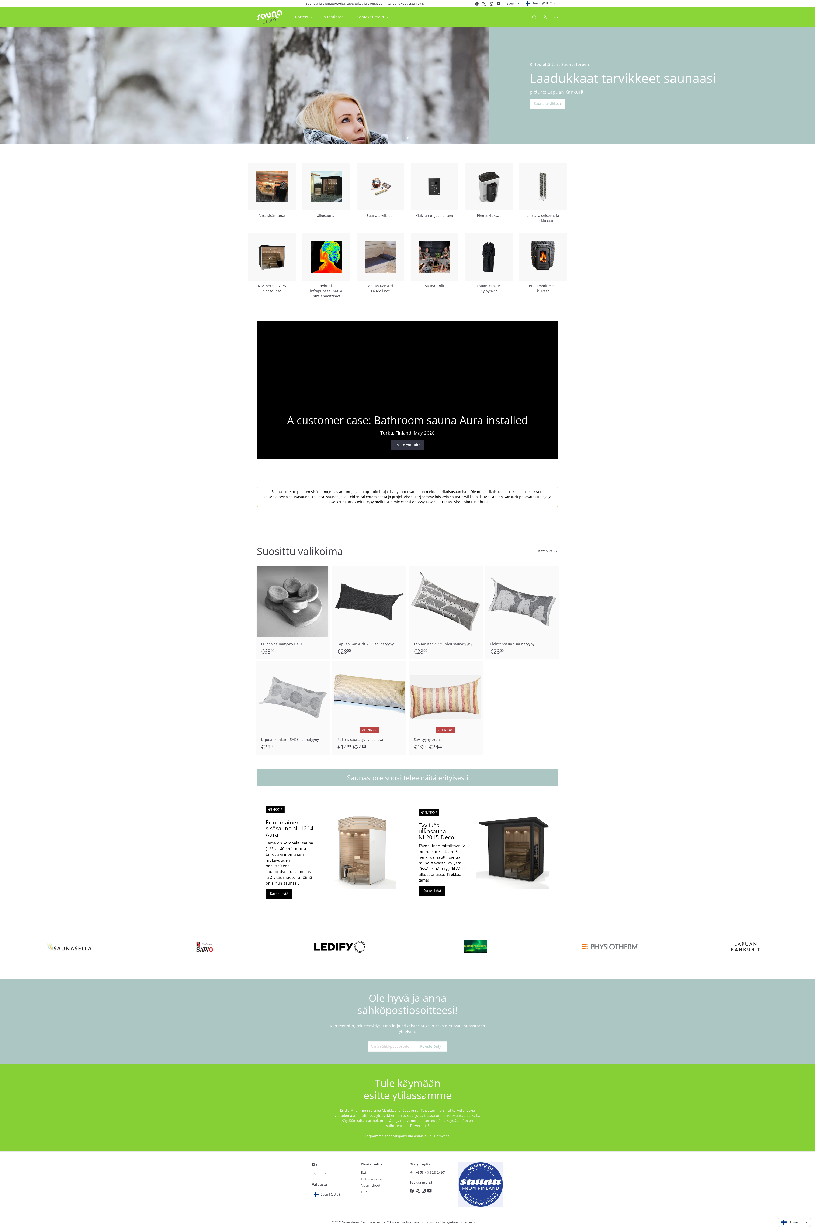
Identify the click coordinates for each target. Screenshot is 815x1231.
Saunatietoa (333, 16)
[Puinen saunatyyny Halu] (293, 612)
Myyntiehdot (370, 1185)
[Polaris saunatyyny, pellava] (369, 708)
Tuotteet (301, 16)
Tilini (364, 1192)
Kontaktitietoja (371, 16)
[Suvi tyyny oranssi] (446, 708)
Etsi (363, 1172)
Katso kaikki (548, 551)
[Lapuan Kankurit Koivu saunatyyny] (446, 612)
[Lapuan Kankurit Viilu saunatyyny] (369, 612)
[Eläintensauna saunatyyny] (522, 612)
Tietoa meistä (371, 1179)
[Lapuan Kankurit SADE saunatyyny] (293, 708)
